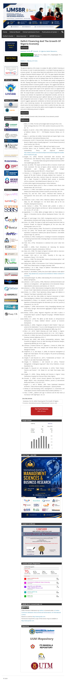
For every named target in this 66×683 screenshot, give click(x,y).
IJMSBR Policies (34, 36)
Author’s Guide (8, 36)
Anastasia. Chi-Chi (26, 51)
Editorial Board (15, 32)
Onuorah (35, 51)
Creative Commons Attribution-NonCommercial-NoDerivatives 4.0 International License (41, 612)
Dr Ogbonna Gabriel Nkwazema (48, 51)
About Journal (21, 36)
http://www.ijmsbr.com (39, 616)
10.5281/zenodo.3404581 (31, 56)
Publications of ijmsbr (49, 32)
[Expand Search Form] (62, 32)
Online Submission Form (31, 32)
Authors (41, 610)
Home (5, 32)
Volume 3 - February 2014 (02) (29, 61)
